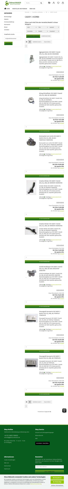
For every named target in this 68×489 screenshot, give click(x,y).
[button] (49, 3)
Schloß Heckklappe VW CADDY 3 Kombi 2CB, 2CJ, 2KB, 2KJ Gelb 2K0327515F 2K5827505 (50, 268)
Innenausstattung (9, 22)
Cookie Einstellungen (9, 460)
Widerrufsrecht (39, 435)
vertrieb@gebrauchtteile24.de (12, 437)
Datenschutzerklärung (35, 484)
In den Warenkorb (44, 88)
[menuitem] (49, 432)
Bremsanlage (7, 16)
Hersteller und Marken (19, 8)
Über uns (32, 8)
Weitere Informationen (57, 485)
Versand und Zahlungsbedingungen (44, 432)
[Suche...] (41, 2)
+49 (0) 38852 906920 (11, 435)
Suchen (8, 43)
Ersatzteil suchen (33, 36)
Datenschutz (7, 466)
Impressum (7, 469)
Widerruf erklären (42, 443)
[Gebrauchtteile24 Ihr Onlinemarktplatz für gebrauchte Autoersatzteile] (13, 3)
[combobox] (37, 42)
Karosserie (7, 24)
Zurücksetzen (46, 36)
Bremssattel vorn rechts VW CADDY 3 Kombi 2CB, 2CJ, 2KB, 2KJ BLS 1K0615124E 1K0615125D (50, 138)
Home (8, 8)
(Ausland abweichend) (56, 66)
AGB (36, 438)
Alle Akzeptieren (57, 478)
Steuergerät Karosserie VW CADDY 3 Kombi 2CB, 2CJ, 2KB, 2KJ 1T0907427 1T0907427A (49, 313)
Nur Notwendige (57, 482)
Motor (6, 27)
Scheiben (6, 29)
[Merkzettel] (58, 3)
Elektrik (6, 19)
